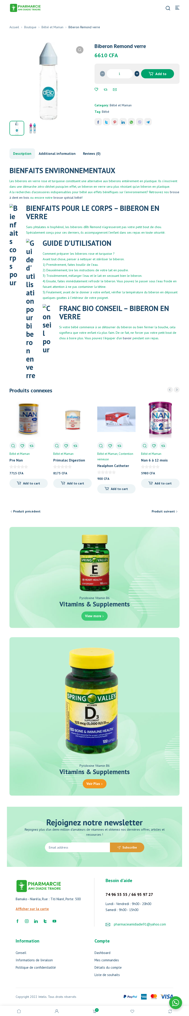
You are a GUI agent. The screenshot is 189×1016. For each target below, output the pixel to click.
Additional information (57, 153)
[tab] (22, 153)
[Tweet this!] (106, 121)
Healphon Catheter (113, 465)
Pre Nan (16, 460)
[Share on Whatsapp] (131, 121)
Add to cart (160, 74)
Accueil (14, 27)
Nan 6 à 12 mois (154, 460)
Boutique (30, 27)
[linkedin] (36, 921)
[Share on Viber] (139, 121)
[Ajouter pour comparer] (105, 89)
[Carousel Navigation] (173, 390)
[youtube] (54, 921)
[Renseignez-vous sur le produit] (115, 89)
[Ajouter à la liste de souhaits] (96, 89)
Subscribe (129, 847)
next (177, 390)
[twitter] (45, 921)
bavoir (127, 338)
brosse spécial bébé (67, 197)
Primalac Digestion (69, 460)
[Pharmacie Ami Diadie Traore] (25, 7)
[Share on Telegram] (148, 121)
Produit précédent (27, 511)
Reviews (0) (91, 153)
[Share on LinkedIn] (123, 121)
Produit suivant (163, 511)
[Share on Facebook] (98, 121)
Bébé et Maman (52, 27)
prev (170, 390)
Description (22, 153)
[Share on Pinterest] (114, 121)
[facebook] (17, 921)
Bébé (105, 112)
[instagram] (26, 921)
